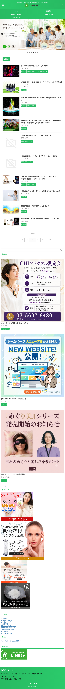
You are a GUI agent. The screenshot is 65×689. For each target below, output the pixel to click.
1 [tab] (27, 52)
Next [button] (63, 34)
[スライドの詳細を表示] (32, 34)
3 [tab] (31, 52)
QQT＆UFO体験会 (16, 14)
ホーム (16, 11)
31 (50, 240)
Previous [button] (2, 34)
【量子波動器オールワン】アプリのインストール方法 (39, 156)
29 (42, 240)
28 (37, 240)
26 (27, 240)
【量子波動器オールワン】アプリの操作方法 (36, 135)
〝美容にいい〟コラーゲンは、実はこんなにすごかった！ (40, 191)
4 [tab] (33, 52)
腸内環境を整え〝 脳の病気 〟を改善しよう (36, 206)
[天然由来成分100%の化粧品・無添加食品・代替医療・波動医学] (32, 6)
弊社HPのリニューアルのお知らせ (13, 399)
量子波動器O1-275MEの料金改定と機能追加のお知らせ (40, 218)
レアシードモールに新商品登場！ (13, 474)
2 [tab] (29, 52)
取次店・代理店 (49, 14)
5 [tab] (35, 52)
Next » (33, 233)
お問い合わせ (16, 17)
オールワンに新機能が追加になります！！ (35, 66)
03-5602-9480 (11, 676)
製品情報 (48, 11)
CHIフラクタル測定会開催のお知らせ (14, 323)
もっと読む (4, 486)
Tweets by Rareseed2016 (11, 641)
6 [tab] (37, 52)
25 (22, 240)
